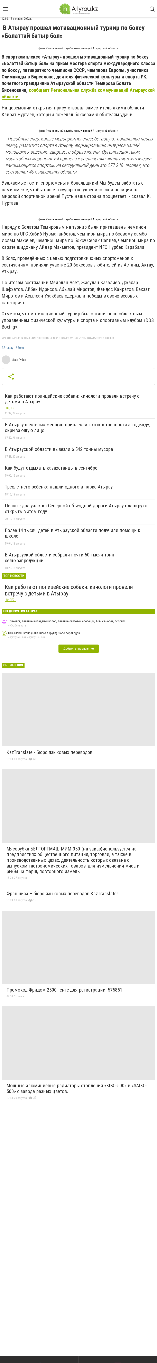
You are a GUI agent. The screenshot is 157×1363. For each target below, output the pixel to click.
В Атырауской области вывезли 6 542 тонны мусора (59, 449)
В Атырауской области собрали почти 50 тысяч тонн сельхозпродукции (59, 557)
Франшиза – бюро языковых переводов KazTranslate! (62, 893)
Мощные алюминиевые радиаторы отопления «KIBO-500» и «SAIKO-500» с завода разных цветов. (77, 1088)
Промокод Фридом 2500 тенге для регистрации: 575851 (64, 990)
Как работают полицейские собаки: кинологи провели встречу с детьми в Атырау (72, 399)
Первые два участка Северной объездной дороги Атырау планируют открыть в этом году (76, 508)
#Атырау (7, 348)
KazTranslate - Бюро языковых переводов (49, 752)
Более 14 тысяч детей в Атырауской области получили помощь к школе (72, 533)
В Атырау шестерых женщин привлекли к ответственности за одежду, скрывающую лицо (77, 427)
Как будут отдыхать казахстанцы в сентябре (51, 468)
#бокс (20, 348)
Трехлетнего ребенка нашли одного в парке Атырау (59, 487)
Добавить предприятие (78, 648)
